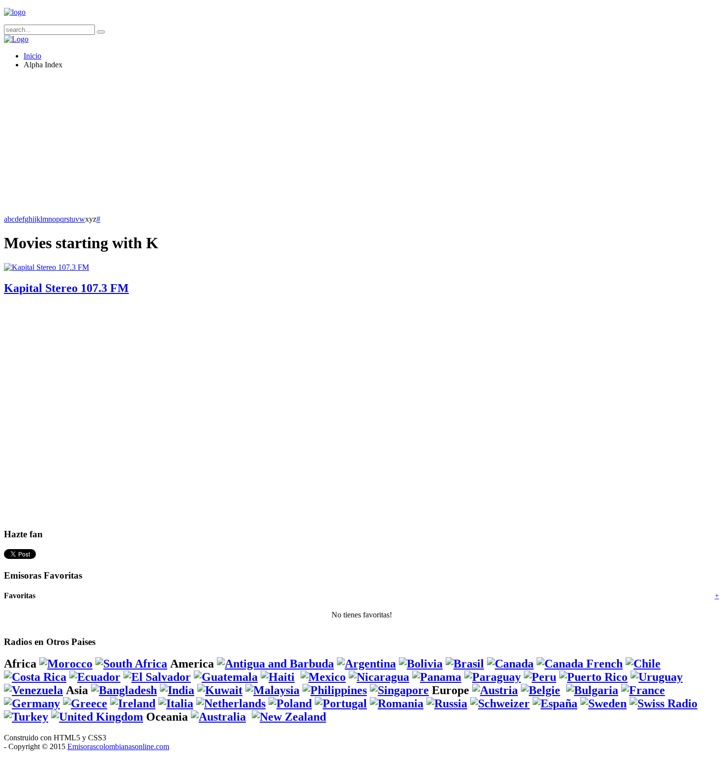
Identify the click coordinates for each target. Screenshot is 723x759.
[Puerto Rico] (593, 677)
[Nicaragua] (379, 677)
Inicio (32, 56)
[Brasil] (465, 663)
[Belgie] (540, 690)
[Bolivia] (421, 663)
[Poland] (290, 703)
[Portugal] (341, 703)
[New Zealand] (289, 716)
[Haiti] (278, 677)
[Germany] (32, 703)
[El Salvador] (157, 677)
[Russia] (446, 703)
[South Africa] (131, 663)
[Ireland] (132, 703)
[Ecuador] (94, 677)
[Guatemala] (226, 677)
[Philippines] (334, 690)
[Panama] (436, 677)
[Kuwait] (219, 690)
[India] (177, 690)
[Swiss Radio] (663, 703)
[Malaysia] (272, 690)
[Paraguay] (492, 677)
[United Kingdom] (97, 716)
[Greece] (85, 703)
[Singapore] (399, 690)
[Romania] (396, 703)
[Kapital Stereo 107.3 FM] (46, 267)
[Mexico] (323, 677)
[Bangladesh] (124, 690)
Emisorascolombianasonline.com (118, 746)
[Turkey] (26, 716)
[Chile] (643, 663)
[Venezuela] (33, 690)
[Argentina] (366, 663)
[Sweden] (603, 703)
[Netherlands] (231, 703)
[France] (643, 690)
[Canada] (510, 663)
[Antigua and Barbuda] (275, 663)
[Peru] (540, 677)
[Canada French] (580, 663)
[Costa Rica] (35, 677)
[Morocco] (65, 663)
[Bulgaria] (592, 690)
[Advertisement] (299, 146)
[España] (555, 703)
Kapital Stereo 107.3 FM (66, 288)
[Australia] (218, 716)
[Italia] (175, 703)
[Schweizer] (500, 703)
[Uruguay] (657, 677)
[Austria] (495, 690)
